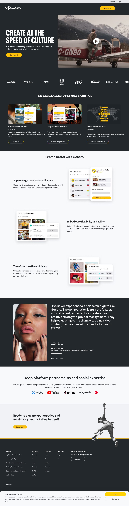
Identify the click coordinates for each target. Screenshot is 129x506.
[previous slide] (52, 358)
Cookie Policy (89, 499)
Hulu (33, 459)
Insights (47, 463)
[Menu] (120, 8)
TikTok (34, 471)
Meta (33, 463)
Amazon (34, 455)
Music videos (10, 475)
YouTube (34, 475)
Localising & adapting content (14, 459)
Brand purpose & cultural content (15, 471)
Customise (115, 499)
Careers (47, 467)
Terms (59, 459)
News (46, 459)
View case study (56, 353)
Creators (112, 1)
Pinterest (34, 467)
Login (59, 455)
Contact (47, 471)
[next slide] (61, 358)
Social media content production (15, 463)
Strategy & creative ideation (14, 467)
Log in (119, 1)
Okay (115, 494)
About (46, 455)
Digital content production (14, 455)
